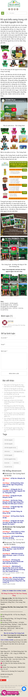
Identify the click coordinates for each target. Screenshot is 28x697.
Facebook (5, 676)
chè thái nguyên (6, 39)
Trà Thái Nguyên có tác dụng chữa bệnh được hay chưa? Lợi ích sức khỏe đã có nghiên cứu (14, 414)
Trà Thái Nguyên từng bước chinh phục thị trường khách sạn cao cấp (14, 393)
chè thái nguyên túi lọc (6, 305)
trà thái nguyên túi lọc (6, 308)
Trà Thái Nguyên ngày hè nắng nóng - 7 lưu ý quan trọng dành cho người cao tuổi (14, 429)
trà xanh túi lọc (4, 309)
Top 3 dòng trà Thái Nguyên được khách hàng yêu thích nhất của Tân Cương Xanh (14, 419)
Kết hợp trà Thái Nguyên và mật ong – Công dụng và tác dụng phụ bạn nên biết (14, 389)
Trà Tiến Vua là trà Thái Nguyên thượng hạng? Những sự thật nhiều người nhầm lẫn (14, 424)
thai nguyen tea (4, 306)
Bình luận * (4, 351)
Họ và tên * (4, 338)
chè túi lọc (15, 305)
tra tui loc (15, 308)
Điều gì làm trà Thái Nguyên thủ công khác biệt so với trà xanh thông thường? (14, 385)
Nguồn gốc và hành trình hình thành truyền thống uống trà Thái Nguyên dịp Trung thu (14, 401)
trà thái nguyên (13, 306)
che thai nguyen (5, 303)
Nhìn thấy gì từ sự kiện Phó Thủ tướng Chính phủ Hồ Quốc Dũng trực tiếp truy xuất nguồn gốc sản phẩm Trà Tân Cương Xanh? (14, 408)
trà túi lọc (24, 88)
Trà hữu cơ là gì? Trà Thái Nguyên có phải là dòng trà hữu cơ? (14, 397)
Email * (3, 344)
